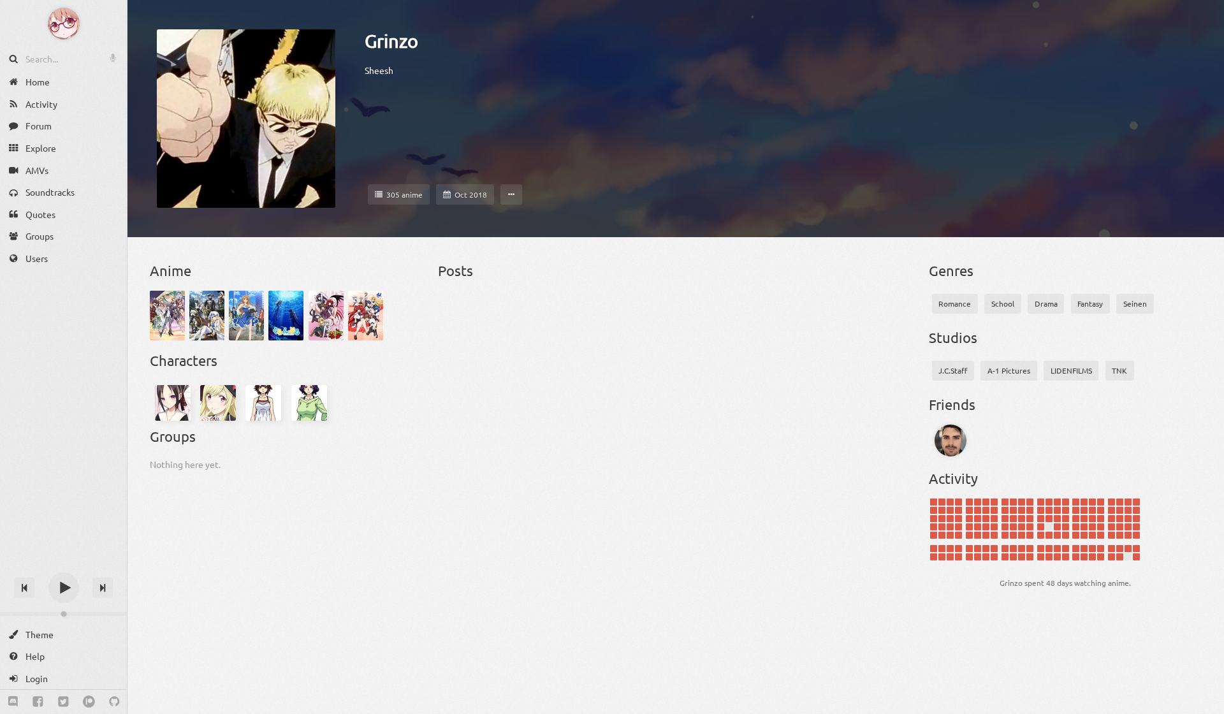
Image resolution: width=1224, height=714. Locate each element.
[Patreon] (89, 702)
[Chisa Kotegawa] (264, 403)
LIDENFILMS (1071, 370)
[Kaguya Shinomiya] (172, 403)
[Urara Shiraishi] (218, 403)
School (1002, 303)
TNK (1119, 370)
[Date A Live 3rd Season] (167, 315)
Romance (954, 303)
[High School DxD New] (365, 315)
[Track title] (63, 565)
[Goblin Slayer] (206, 315)
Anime (170, 270)
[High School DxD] (326, 315)
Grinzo (391, 41)
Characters (183, 360)
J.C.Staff (952, 370)
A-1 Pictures (1008, 370)
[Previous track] (24, 588)
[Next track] (102, 588)
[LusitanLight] (950, 440)
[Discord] (13, 702)
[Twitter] (63, 702)
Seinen (1135, 303)
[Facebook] (38, 702)
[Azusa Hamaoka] (309, 403)
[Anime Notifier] (64, 24)
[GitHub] (114, 702)
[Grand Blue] (285, 315)
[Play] (63, 587)
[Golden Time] (246, 315)
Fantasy (1090, 303)
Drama (1046, 303)
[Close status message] (1204, 704)
